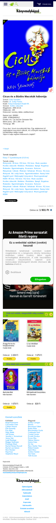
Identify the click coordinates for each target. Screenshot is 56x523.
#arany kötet (44, 174)
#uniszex (37, 168)
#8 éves (15, 163)
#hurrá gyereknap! (41, 176)
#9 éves (39, 171)
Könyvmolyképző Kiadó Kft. (18, 104)
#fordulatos (30, 166)
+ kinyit (6, 149)
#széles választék (10, 166)
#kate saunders (41, 163)
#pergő (37, 166)
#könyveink (7, 163)
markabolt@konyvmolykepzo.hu (15, 472)
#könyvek (6, 174)
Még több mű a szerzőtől (18, 364)
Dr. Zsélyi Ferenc (15, 102)
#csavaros (29, 168)
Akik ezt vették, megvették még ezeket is (24, 314)
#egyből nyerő (8, 176)
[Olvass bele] (48, 88)
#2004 (5, 179)
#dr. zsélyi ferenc (17, 174)
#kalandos (7, 168)
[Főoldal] (11, 4)
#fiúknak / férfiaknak (27, 171)
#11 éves (46, 171)
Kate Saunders (15, 100)
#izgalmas (45, 166)
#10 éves (23, 163)
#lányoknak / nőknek (10, 171)
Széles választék (16, 106)
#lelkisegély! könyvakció (23, 176)
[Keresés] (16, 4)
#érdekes (21, 166)
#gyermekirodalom (32, 174)
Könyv (5, 158)
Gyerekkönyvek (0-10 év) (19, 158)
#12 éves (30, 163)
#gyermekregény (18, 168)
